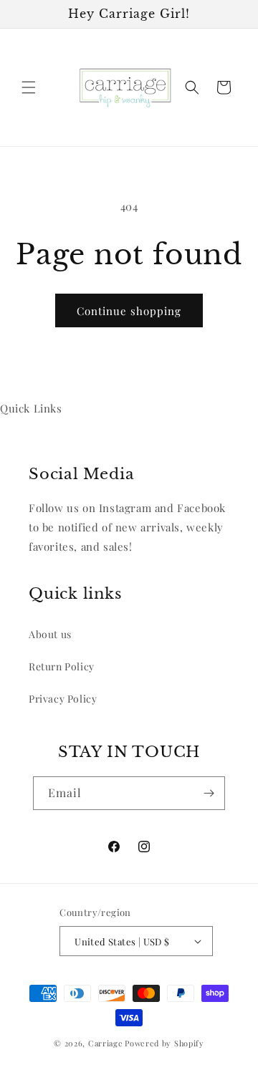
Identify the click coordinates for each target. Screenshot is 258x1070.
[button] (28, 87)
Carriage (105, 1043)
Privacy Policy (63, 698)
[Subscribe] (208, 793)
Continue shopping (129, 311)
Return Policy (62, 666)
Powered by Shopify (164, 1043)
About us (50, 634)
